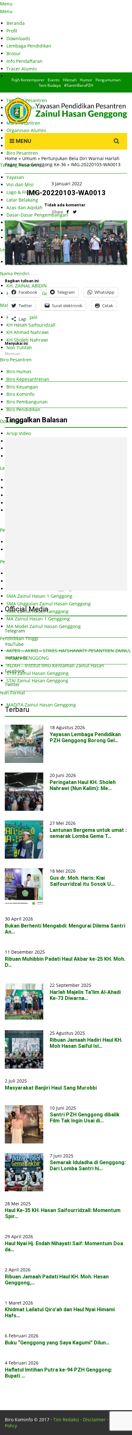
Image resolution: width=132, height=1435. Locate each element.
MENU (22, 141)
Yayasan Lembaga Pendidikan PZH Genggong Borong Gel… (85, 737)
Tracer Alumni (21, 69)
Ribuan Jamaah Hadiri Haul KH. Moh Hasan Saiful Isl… (86, 1043)
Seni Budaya (50, 85)
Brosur (13, 53)
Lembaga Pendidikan (28, 46)
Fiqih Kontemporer (28, 80)
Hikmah (70, 80)
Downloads (18, 38)
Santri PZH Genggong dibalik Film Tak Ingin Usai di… (85, 1118)
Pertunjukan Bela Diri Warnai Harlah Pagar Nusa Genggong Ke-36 (62, 161)
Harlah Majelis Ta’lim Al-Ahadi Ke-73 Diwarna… (85, 995)
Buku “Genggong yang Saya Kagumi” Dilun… (57, 1343)
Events (54, 80)
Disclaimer (94, 1420)
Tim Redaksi (66, 1420)
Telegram (15, 631)
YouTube (14, 644)
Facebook (15, 671)
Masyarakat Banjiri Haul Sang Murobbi (51, 1088)
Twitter (12, 684)
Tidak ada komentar (65, 205)
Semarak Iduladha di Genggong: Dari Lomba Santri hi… (88, 1165)
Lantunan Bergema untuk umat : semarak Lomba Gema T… (88, 833)
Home (11, 158)
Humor (86, 80)
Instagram (16, 658)
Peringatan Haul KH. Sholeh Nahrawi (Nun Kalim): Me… (83, 785)
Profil (11, 31)
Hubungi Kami (21, 76)
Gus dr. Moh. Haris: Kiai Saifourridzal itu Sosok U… (82, 881)
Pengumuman (107, 80)
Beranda (15, 23)
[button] (66, 242)
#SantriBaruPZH (78, 85)
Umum (29, 158)
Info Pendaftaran (24, 61)
